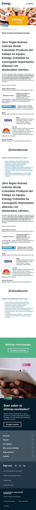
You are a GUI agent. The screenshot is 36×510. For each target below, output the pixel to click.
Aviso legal (6, 506)
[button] (18, 436)
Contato (6, 456)
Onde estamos (8, 452)
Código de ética (7, 480)
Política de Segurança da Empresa (12, 496)
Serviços (6, 436)
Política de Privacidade (9, 501)
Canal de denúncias (8, 485)
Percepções (7, 444)
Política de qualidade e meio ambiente (13, 471)
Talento (6, 440)
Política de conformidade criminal (12, 475)
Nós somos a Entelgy (11, 448)
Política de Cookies (23, 501)
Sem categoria (6, 29)
